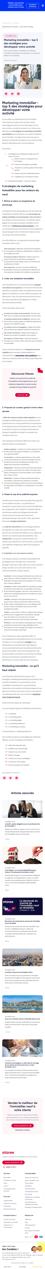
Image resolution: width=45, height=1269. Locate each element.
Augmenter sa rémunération (8, 1226)
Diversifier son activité (11, 1222)
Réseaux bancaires (10, 1209)
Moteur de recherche (31, 1177)
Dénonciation (29, 1183)
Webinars (28, 1219)
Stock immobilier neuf (32, 1180)
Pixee (5, 1183)
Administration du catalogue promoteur (31, 1203)
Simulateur (28, 1186)
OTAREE (28, 642)
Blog (16, 23)
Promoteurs (7, 1206)
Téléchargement (30, 1225)
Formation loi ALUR (10, 1180)
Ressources (6, 23)
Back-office (7, 1177)
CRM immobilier (30, 1189)
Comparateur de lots (31, 1191)
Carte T (6, 1186)
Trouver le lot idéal (9, 1219)
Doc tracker (28, 1194)
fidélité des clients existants (23, 226)
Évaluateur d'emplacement (33, 1207)
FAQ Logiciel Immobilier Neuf (32, 1232)
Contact (27, 1228)
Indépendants (8, 1200)
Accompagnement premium (10, 1190)
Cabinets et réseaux (10, 1203)
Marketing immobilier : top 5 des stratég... (18, 27)
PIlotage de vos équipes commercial (32, 1198)
